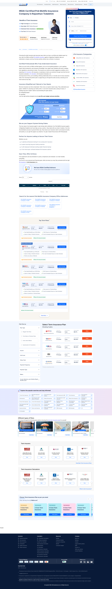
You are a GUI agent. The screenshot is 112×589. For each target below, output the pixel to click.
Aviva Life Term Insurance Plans (41, 453)
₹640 (87, 338)
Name (24, 185)
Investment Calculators (43, 538)
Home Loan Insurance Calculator (48, 408)
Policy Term (23, 360)
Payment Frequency (25, 365)
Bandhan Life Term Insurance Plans (85, 453)
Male (71, 17)
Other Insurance (23, 547)
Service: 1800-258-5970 (72, 1)
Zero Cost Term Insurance (84, 405)
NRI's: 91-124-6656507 (61, 1)
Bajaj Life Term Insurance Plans (70, 453)
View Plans (59, 117)
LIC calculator (32, 74)
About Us (77, 538)
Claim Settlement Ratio (36, 404)
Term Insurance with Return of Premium (35, 398)
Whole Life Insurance (48, 398)
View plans (26, 514)
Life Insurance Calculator (84, 398)
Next (47, 191)
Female (77, 17)
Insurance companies (60, 541)
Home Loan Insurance (36, 408)
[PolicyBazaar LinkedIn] (88, 562)
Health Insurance (23, 545)
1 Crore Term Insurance (24, 395)
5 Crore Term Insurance (24, 401)
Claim (47, 1)
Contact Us (91, 1)
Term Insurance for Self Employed (24, 405)
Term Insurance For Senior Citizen (79, 433)
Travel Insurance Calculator (43, 552)
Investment (22, 543)
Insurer (22, 350)
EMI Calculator (71, 408)
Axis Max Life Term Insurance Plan (56, 453)
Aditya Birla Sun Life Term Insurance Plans (27, 453)
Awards (57, 543)
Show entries (25, 177)
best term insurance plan (54, 420)
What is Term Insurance (73, 398)
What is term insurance (85, 489)
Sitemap (76, 540)
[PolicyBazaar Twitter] (84, 562)
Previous (42, 191)
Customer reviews (60, 540)
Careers (76, 541)
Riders (21, 374)
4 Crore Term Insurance (53, 508)
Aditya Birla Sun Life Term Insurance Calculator (27, 479)
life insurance (22, 162)
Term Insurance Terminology (72, 402)
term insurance (27, 72)
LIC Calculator (22, 411)
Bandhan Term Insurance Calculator (70, 479)
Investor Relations (79, 550)
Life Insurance (24, 49)
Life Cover (22, 355)
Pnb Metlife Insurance (39, 57)
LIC (82, 408)
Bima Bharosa (23, 567)
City (53, 185)
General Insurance (23, 538)
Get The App (53, 1)
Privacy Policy (75, 43)
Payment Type (23, 369)
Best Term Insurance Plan (35, 395)
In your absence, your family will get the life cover (29, 380)
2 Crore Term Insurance (36, 401)
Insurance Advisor (23, 408)
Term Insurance (72, 395)
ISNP (76, 545)
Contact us (77, 547)
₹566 (87, 361)
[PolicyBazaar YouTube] (91, 562)
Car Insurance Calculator (42, 554)
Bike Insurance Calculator (42, 556)
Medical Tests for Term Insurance (85, 402)
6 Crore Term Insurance (82, 508)
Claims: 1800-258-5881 (82, 1)
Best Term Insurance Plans (85, 463)
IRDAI (19, 567)
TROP (56, 433)
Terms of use (80, 43)
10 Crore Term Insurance (47, 405)
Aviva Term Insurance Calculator (41, 479)
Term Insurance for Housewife (47, 402)
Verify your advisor (79, 549)
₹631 (87, 346)
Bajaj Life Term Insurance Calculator (55, 479)
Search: (50, 181)
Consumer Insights (60, 545)
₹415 (87, 354)
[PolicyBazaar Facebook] (81, 562)
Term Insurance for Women (47, 395)
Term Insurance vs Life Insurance (61, 398)
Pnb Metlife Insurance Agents (33, 49)
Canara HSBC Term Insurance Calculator (84, 479)
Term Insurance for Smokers (60, 405)
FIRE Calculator (59, 408)
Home (20, 49)
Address (34, 185)
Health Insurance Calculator (43, 550)
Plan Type (22, 327)
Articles (57, 538)
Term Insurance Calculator (84, 395)
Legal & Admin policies (80, 543)
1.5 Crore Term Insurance (72, 405)
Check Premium (62, 227)
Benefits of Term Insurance (60, 402)
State (45, 185)
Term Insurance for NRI (61, 395)
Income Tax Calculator (42, 541)
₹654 (87, 331)
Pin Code (63, 185)
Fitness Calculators (43, 540)
